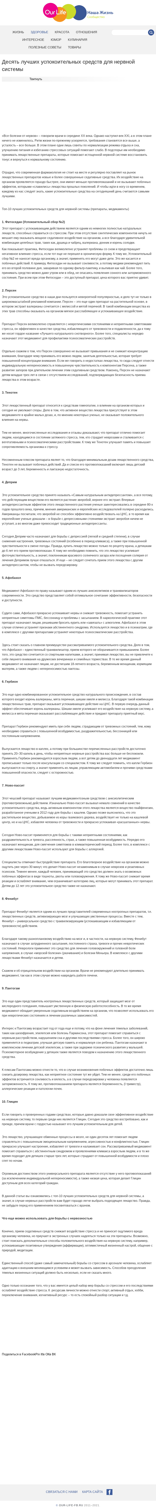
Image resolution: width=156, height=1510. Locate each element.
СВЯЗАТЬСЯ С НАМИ (62, 1491)
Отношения (86, 32)
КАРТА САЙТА (92, 1491)
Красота (62, 32)
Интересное (33, 40)
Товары (74, 47)
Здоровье (39, 32)
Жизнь (18, 32)
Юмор (56, 40)
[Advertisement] (78, 109)
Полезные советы (45, 47)
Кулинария (77, 40)
